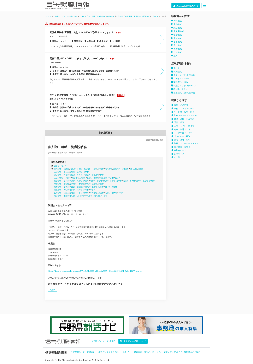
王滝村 (94, 184)
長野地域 (145, 16)
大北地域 (137, 16)
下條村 (112, 181)
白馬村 (86, 190)
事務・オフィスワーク (184, 108)
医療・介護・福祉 (182, 140)
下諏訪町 (86, 175)
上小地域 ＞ (59, 172)
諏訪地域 (91, 16)
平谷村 (99, 181)
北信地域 (154, 16)
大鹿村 (152, 181)
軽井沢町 (125, 169)
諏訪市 (73, 175)
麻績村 (87, 187)
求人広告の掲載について (186, 6)
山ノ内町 (80, 196)
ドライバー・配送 (182, 136)
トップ (48, 16)
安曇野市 (80, 187)
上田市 (66, 172)
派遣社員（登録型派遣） (184, 92)
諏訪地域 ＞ (59, 175)
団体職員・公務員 (182, 147)
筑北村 (114, 187)
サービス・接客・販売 (184, 112)
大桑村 (101, 184)
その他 (177, 157)
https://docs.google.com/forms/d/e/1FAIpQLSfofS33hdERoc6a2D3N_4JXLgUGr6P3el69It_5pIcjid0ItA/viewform (95, 271)
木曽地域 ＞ (59, 184)
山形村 (101, 187)
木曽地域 (119, 16)
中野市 (66, 196)
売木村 (119, 181)
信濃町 (107, 193)
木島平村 (88, 196)
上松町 (66, 184)
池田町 (73, 190)
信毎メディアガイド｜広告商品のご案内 (182, 352)
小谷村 (92, 190)
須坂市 (73, 193)
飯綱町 (114, 193)
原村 (102, 175)
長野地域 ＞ (59, 193)
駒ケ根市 (75, 178)
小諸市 (66, 169)
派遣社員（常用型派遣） (184, 75)
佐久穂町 (86, 169)
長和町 (79, 172)
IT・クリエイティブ (183, 133)
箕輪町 (89, 178)
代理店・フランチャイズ (184, 85)
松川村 (79, 190)
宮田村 (117, 178)
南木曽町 (73, 184)
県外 (175, 56)
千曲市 (79, 193)
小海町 (79, 169)
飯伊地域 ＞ (59, 181)
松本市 (66, 187)
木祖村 (87, 184)
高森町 (79, 181)
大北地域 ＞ (59, 190)
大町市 (66, 190)
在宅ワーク (179, 154)
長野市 (66, 193)
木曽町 (81, 184)
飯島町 (96, 178)
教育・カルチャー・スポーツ (187, 143)
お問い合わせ (98, 341)
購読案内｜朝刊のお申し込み (147, 352)
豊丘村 (145, 181)
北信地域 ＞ (59, 196)
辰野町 (83, 178)
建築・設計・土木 (182, 129)
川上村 (94, 169)
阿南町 (86, 181)
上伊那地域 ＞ (59, 178)
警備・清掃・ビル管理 (184, 119)
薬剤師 (52, 290)
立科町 (141, 169)
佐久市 (73, 169)
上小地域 (82, 16)
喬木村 (138, 181)
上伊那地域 (101, 16)
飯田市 (66, 181)
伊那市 (68, 178)
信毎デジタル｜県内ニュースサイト (114, 352)
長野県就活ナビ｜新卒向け (83, 352)
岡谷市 (66, 175)
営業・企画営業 (181, 105)
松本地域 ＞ (59, 187)
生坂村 (94, 187)
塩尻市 (73, 187)
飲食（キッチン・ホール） (186, 115)
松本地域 (128, 16)
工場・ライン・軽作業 (184, 126)
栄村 (105, 196)
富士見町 (95, 175)
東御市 (73, 172)
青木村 (86, 172)
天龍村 (125, 181)
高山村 (101, 193)
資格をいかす (180, 150)
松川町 (73, 181)
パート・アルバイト (182, 78)
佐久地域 (73, 16)
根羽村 (105, 181)
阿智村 (92, 181)
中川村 (111, 178)
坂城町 (86, 193)
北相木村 (116, 169)
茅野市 (79, 175)
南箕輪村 (103, 178)
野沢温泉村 (98, 196)
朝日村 (107, 187)
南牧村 (101, 169)
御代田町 (133, 169)
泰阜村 (132, 181)
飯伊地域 (110, 16)
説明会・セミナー (62, 16)
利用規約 (111, 341)
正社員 (176, 68)
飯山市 (73, 196)
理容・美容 (179, 122)
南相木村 (108, 169)
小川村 (120, 193)
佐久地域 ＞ (59, 169)
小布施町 (93, 193)
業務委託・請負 (180, 82)
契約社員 (177, 71)
